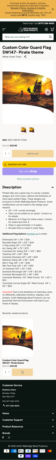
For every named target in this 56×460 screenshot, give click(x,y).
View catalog (4, 29)
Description (11, 187)
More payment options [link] (28, 178)
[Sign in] (46, 29)
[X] (9, 437)
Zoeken (50, 37)
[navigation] (23, 130)
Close (52, 9)
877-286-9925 (12, 406)
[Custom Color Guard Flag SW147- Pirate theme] (17, 338)
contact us (33, 233)
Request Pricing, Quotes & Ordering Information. (28, 9)
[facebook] (3, 438)
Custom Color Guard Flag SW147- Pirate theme (15, 361)
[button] (48, 92)
